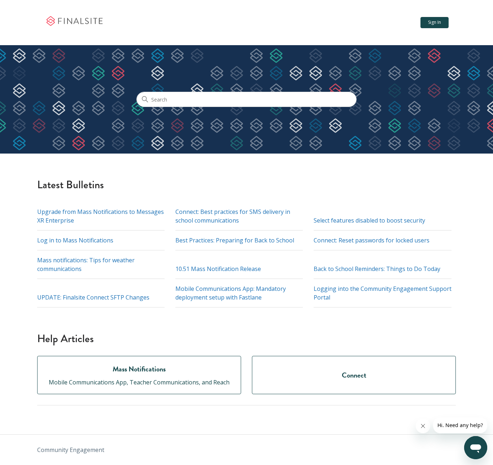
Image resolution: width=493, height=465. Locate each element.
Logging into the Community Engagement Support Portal (382, 293)
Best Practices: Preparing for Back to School (234, 240)
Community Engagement (70, 450)
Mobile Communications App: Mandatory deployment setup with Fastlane (230, 293)
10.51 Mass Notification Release (218, 269)
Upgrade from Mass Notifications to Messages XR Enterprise (100, 216)
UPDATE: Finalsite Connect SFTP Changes (93, 297)
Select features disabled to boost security (369, 220)
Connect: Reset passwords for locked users (371, 240)
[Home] (74, 23)
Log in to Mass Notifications (75, 240)
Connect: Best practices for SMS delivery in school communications (232, 216)
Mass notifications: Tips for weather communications (86, 264)
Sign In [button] (434, 22)
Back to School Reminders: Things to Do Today (377, 269)
